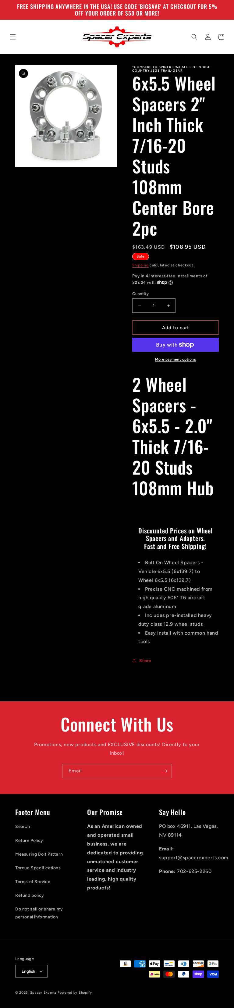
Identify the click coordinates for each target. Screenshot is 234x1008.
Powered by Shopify (75, 993)
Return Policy (29, 840)
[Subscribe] (165, 771)
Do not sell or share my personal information (39, 912)
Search (22, 826)
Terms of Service (33, 881)
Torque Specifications (38, 868)
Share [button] (145, 660)
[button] (13, 37)
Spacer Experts (43, 993)
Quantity (140, 293)
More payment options (175, 359)
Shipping (140, 265)
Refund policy (29, 895)
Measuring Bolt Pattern (39, 854)
